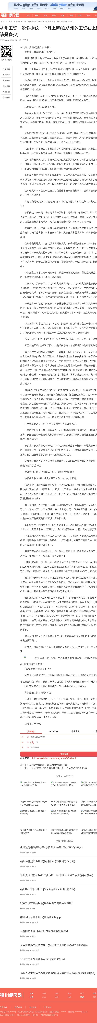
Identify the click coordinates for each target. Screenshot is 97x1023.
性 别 (25, 742)
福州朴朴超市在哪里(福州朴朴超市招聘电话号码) (47, 861)
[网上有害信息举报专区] (25, 1012)
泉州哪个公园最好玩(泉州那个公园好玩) (48, 765)
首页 (28, 15)
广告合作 (47, 1007)
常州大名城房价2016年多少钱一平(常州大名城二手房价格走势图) (56, 875)
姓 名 (25, 737)
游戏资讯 (6, 75)
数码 (88, 15)
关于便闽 (3, 1007)
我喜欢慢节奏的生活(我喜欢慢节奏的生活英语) (46, 903)
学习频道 (6, 97)
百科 (34, 908)
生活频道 (6, 80)
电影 (34, 978)
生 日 (25, 747)
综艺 (82, 993)
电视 (57, 993)
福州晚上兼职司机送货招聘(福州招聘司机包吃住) (47, 889)
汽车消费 (6, 92)
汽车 (62, 15)
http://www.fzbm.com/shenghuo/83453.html (54, 758)
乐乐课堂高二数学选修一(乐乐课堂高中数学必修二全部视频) (54, 945)
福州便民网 (8, 15)
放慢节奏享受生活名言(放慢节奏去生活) (42, 959)
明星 (44, 993)
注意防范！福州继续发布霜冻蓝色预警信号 (44, 931)
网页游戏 (35, 950)
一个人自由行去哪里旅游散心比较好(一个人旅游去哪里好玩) (58, 768)
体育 (80, 15)
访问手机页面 (6, 60)
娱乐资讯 (6, 69)
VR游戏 (35, 922)
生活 (10, 22)
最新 (37, 15)
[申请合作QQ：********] (8, 1012)
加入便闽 (32, 1007)
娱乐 (54, 15)
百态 (34, 853)
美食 (57, 997)
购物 (69, 997)
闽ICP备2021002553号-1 (49, 1015)
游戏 (71, 15)
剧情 (34, 866)
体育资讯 (6, 86)
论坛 (45, 15)
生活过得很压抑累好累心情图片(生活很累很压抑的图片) (51, 847)
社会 (18, 22)
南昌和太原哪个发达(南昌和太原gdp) (41, 917)
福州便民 (35, 1015)
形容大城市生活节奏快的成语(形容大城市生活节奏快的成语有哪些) (57, 973)
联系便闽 (18, 1007)
